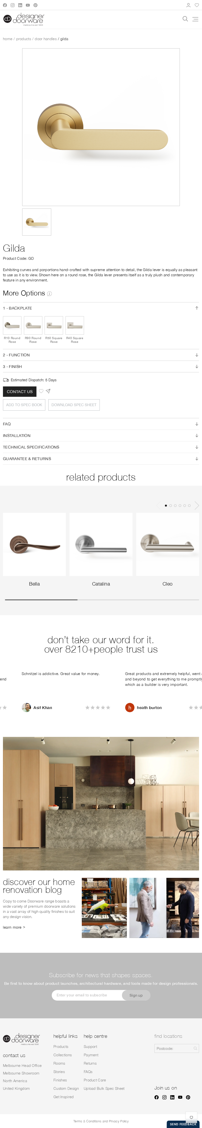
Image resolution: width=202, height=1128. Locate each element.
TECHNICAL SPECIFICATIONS (31, 447)
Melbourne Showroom (21, 1073)
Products (23, 38)
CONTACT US (20, 391)
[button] (193, 19)
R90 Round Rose (33, 339)
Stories (59, 1071)
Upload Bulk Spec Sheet (104, 1088)
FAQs (88, 1071)
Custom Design (66, 1088)
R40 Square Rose (74, 339)
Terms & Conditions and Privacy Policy (101, 1121)
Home (7, 38)
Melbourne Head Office (22, 1065)
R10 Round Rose (12, 339)
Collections (62, 1055)
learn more (12, 927)
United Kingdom (16, 1088)
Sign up (136, 995)
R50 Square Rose (53, 339)
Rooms (59, 1063)
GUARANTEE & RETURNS (27, 458)
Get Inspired (63, 1096)
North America (15, 1080)
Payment (91, 1055)
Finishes (60, 1080)
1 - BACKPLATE (17, 308)
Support (90, 1046)
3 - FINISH (12, 366)
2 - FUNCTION (16, 355)
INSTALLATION (17, 435)
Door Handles (46, 38)
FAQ (7, 424)
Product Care (95, 1080)
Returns (90, 1063)
